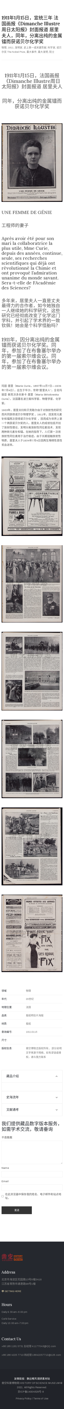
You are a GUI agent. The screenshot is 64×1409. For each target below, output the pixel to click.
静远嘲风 (32, 1378)
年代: (4, 999)
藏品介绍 (12, 1076)
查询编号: (7, 1032)
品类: (4, 1015)
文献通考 (12, 1109)
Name (5, 1167)
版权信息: (7, 1048)
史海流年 (12, 1097)
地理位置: (7, 1007)
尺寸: (4, 1040)
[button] (11, 1291)
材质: (4, 1023)
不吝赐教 (7, 1137)
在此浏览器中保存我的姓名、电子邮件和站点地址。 (33, 1196)
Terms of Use (40, 1398)
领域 (4, 990)
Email (5, 1181)
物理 (4, 47)
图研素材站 (43, 1378)
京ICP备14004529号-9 (31, 1391)
